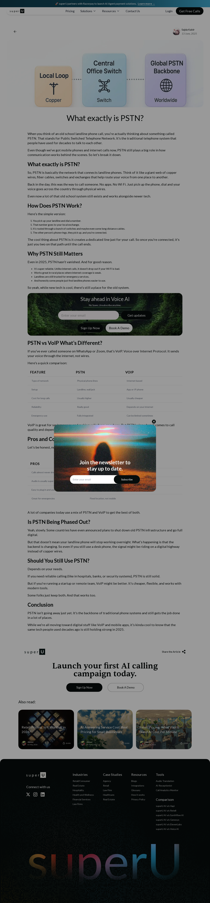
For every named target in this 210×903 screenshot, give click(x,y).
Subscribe (127, 479)
